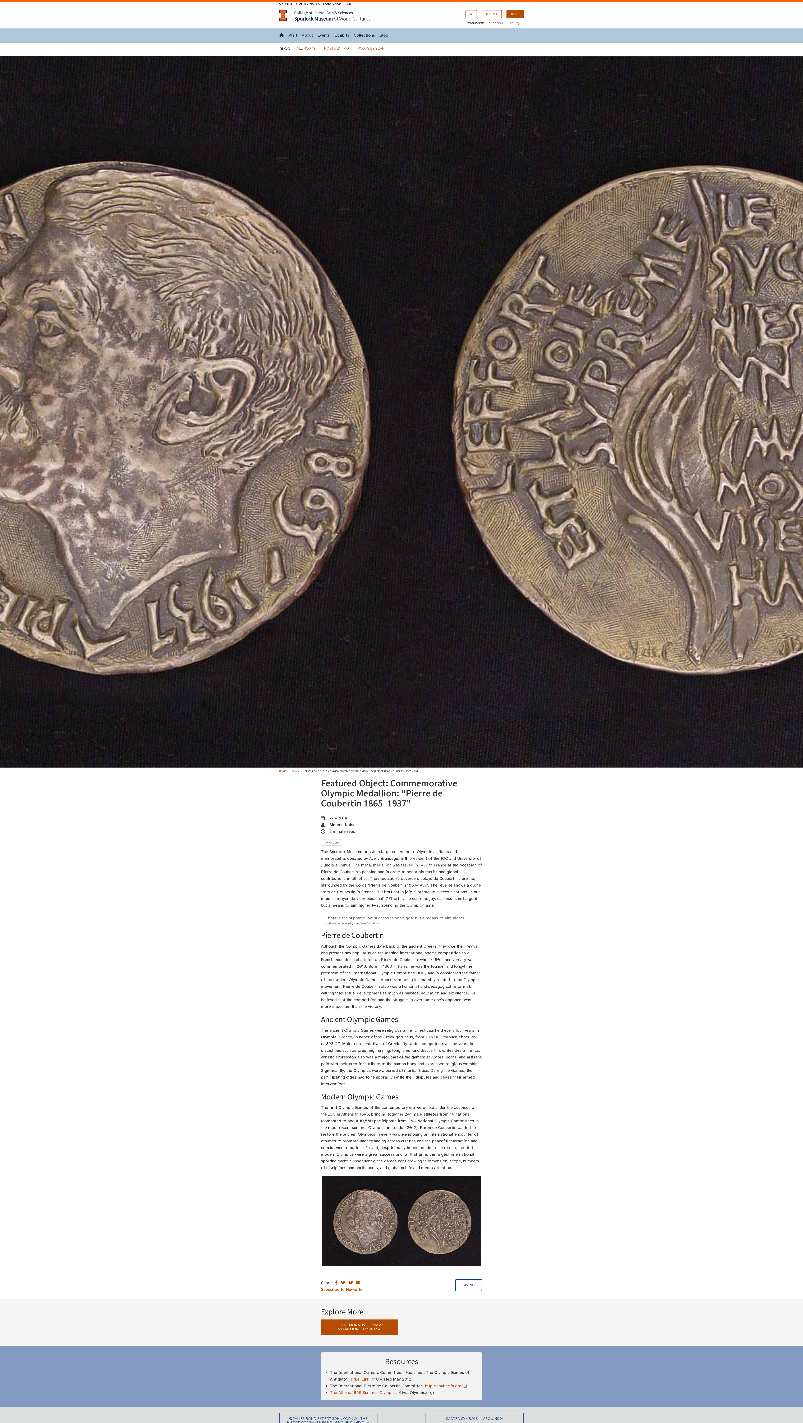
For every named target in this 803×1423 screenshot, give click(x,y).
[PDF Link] (361, 1379)
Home (282, 771)
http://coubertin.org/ (444, 1385)
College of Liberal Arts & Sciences (323, 12)
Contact (491, 14)
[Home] (281, 35)
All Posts (306, 48)
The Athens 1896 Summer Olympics (363, 1392)
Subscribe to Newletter (342, 1289)
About (307, 35)
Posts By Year (371, 48)
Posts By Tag (336, 48)
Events (323, 35)
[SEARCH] (471, 14)
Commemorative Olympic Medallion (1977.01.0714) (359, 1327)
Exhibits (341, 35)
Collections (364, 35)
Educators (494, 23)
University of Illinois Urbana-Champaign (315, 3)
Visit (293, 35)
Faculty (513, 23)
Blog (384, 35)
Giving (515, 14)
